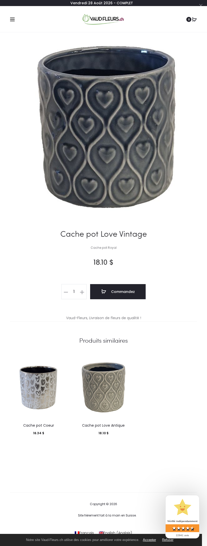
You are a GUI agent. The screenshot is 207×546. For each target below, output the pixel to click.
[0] (194, 19)
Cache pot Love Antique (103, 425)
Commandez (122, 291)
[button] (66, 291)
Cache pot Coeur (38, 425)
